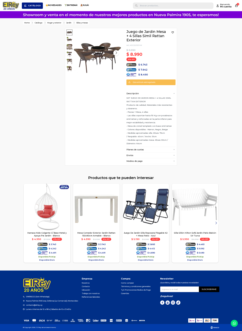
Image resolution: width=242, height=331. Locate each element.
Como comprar (127, 283)
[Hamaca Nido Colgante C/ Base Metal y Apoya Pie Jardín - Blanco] (47, 207)
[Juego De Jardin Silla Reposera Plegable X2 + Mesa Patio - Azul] (145, 207)
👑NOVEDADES (54, 5)
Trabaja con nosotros (91, 293)
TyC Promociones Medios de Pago (136, 290)
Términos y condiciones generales (135, 286)
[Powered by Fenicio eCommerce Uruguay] (215, 327)
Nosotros (85, 283)
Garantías (125, 293)
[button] (136, 6)
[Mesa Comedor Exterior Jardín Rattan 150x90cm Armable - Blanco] (96, 207)
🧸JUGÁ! (84, 5)
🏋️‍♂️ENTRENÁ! (70, 5)
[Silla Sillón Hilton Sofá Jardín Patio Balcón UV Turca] (195, 207)
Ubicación (86, 290)
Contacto (86, 286)
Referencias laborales (91, 297)
